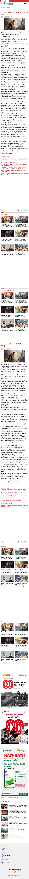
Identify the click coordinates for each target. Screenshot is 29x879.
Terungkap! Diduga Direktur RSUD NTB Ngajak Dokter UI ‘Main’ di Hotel (17, 836)
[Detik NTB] (8, 3)
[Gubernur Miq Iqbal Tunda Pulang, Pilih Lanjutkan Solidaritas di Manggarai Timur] (21, 247)
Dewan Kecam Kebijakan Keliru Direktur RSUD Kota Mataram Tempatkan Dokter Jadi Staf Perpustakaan (18, 830)
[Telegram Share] (24, 210)
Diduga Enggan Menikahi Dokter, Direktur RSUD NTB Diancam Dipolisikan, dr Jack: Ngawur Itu (18, 806)
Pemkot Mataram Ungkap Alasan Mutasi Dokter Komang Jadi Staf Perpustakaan (18, 818)
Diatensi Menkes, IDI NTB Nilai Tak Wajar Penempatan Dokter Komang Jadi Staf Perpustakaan (18, 824)
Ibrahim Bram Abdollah (8, 16)
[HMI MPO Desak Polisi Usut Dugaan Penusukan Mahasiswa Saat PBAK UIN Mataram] (7, 247)
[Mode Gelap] (25, 3)
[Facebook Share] (16, 210)
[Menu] (2, 3)
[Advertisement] (14, 191)
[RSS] (15, 872)
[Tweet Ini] (19, 210)
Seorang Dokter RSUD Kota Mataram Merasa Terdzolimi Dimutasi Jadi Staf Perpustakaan (17, 812)
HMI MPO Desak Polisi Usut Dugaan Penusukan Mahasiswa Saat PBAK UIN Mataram (14, 171)
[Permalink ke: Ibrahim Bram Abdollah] (2, 17)
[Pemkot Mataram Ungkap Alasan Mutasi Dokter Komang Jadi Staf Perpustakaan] (4, 818)
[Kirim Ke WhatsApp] (27, 210)
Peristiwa (3, 10)
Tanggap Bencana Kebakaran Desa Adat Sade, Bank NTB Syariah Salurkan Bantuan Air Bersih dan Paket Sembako (14, 158)
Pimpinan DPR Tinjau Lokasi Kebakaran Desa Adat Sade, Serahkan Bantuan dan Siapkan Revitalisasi (14, 168)
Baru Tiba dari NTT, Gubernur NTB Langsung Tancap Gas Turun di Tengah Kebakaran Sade (14, 165)
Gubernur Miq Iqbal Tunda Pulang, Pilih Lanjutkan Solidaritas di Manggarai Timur (14, 174)
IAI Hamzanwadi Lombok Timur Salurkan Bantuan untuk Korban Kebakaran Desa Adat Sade (13, 161)
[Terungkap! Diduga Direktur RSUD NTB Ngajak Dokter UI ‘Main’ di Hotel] (4, 836)
